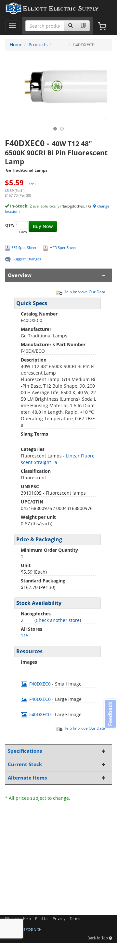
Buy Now (43, 226)
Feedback (110, 713)
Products (38, 44)
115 (25, 635)
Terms (75, 919)
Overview (20, 275)
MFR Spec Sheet (62, 247)
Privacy (59, 919)
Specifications (25, 751)
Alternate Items (27, 778)
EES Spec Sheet (23, 247)
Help (27, 919)
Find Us (41, 919)
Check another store (58, 620)
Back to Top (98, 938)
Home (16, 44)
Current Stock (25, 764)
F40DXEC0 (40, 684)
